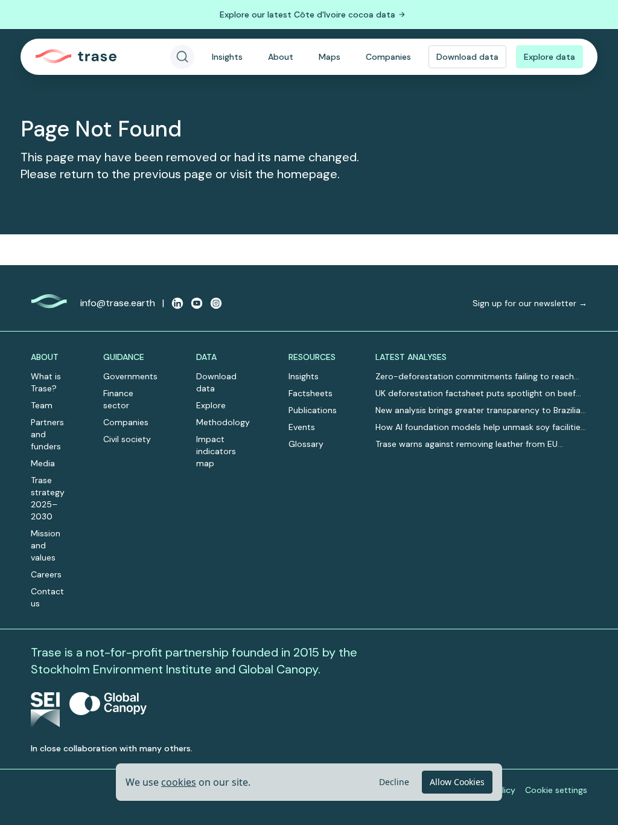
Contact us (47, 597)
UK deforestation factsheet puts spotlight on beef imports (475, 393)
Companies (388, 56)
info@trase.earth (117, 303)
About (280, 56)
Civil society (127, 439)
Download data (467, 56)
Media (43, 463)
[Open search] (182, 57)
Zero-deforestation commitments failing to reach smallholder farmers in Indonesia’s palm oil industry (476, 376)
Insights (227, 56)
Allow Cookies (457, 782)
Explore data (549, 56)
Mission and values (45, 545)
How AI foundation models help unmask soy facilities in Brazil (480, 427)
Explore (211, 405)
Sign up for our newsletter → (530, 303)
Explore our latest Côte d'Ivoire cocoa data (307, 14)
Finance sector (118, 399)
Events (301, 427)
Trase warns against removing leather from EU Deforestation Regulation (466, 444)
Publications (312, 410)
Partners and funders (47, 434)
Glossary (305, 443)
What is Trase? (46, 382)
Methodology (223, 422)
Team (42, 405)
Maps (329, 56)
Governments (130, 376)
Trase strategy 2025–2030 (48, 498)
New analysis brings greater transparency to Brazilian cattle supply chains (480, 410)
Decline (394, 782)
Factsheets (310, 393)
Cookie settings (556, 790)
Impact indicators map (216, 451)
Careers (46, 574)
